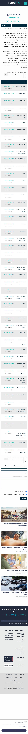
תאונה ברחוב (22, 442)
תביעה (24, 173)
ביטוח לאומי (21, 665)
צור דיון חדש (5, 25)
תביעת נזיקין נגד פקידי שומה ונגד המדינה (21, 342)
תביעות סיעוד (10, 633)
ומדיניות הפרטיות (13, 623)
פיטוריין (23, 187)
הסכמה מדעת (21, 651)
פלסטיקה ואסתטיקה (19, 649)
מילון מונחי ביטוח (9, 639)
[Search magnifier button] (13, 25)
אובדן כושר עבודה (21, 129)
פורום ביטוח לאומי (20, 667)
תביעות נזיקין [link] (12, 17)
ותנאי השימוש (17, 688)
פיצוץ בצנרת (22, 424)
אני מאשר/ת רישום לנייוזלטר (19, 491)
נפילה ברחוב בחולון (21, 395)
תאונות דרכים (21, 661)
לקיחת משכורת (22, 108)
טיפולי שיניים (21, 644)
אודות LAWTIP (9, 674)
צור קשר (21, 674)
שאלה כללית (22, 195)
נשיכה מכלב (22, 349)
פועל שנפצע (22, 231)
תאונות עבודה (21, 663)
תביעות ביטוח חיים (9, 637)
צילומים (23, 224)
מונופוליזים (22, 260)
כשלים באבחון (21, 642)
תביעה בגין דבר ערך (21, 311)
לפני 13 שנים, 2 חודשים (9, 122)
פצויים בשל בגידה (21, 144)
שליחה (24, 498)
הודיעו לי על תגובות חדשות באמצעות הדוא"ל (15, 494)
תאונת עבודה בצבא (21, 166)
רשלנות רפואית (19, 630)
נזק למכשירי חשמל (21, 356)
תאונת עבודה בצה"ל (20, 93)
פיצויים (23, 180)
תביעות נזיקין (20, 657)
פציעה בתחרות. (21, 202)
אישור (14, 730)
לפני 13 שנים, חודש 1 (9, 86)
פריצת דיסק (22, 402)
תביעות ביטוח (9, 630)
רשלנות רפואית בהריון (20, 637)
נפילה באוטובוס (21, 318)
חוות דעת (23, 122)
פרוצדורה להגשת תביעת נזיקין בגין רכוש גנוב (21, 380)
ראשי (18, 17)
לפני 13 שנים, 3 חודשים (9, 187)
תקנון (15, 674)
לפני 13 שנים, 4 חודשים (9, 274)
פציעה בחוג (22, 416)
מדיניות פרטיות (13, 680)
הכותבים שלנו (18, 677)
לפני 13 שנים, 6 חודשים (9, 395)
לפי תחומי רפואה (20, 653)
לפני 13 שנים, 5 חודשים (9, 332)
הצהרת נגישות (9, 677)
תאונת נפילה (22, 303)
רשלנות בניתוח (20, 640)
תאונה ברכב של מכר (20, 253)
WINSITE (14, 683)
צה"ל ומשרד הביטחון (21, 646)
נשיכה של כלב (22, 332)
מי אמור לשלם (22, 289)
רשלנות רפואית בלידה (20, 634)
